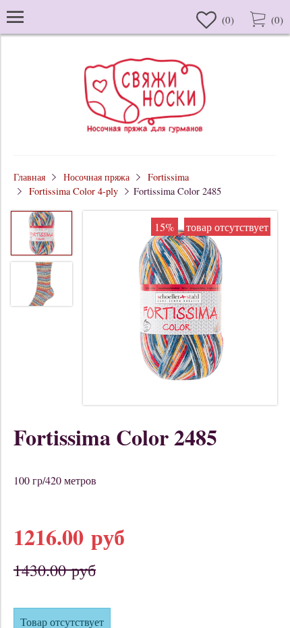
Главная (29, 176)
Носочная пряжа (96, 176)
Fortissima (168, 176)
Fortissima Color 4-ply (73, 191)
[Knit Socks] (145, 135)
